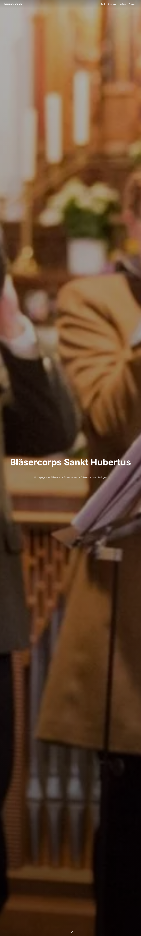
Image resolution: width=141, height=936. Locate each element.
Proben (132, 4)
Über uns (112, 4)
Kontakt (122, 4)
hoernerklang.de (13, 4)
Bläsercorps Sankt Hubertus (70, 462)
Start (103, 4)
